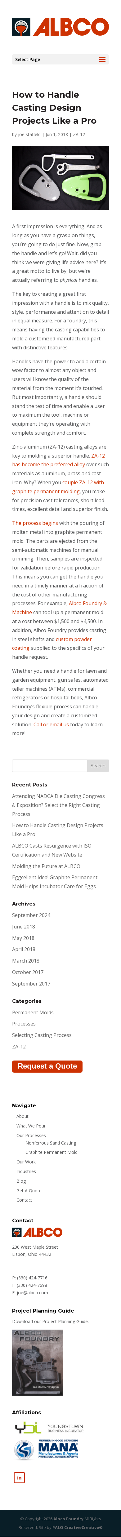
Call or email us (51, 724)
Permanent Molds (33, 1012)
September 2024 (31, 915)
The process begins (35, 523)
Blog (21, 1181)
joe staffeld (29, 134)
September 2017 (31, 983)
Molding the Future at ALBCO (46, 866)
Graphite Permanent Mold (51, 1152)
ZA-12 (79, 134)
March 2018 (25, 960)
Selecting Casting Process (42, 1035)
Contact (24, 1200)
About (22, 1116)
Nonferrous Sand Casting (50, 1143)
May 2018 (23, 938)
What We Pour (31, 1126)
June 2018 (23, 926)
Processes (24, 1023)
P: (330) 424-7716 (29, 1278)
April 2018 (23, 949)
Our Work (26, 1162)
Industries (26, 1171)
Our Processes (31, 1135)
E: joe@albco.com (30, 1293)
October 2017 (27, 972)
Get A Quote (29, 1191)
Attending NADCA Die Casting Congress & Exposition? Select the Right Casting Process (58, 805)
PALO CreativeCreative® (77, 1527)
